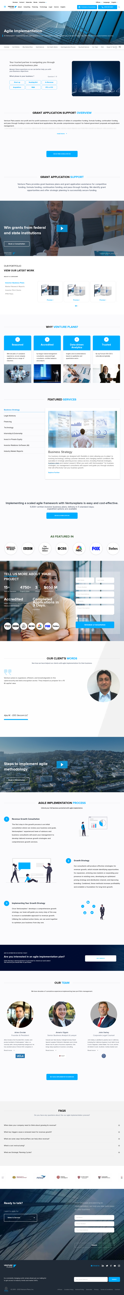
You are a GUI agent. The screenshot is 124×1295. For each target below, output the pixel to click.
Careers (56, 7)
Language (106, 2)
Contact (21, 2)
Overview (6, 47)
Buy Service (101, 958)
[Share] (119, 47)
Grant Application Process (68, 47)
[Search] (119, 7)
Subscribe (29, 2)
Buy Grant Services (84, 47)
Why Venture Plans (28, 47)
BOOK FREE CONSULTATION (62, 154)
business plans (53, 463)
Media (35, 2)
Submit (94, 1284)
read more (61, 133)
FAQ (102, 47)
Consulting (27, 7)
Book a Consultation (16, 244)
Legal (50, 7)
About (20, 7)
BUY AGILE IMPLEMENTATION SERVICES (62, 1077)
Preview (50, 300)
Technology (43, 7)
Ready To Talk (111, 47)
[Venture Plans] (12, 7)
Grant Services (40, 47)
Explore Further (54, 472)
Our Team (95, 47)
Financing (35, 7)
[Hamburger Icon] (5, 7)
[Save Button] (116, 47)
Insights (62, 7)
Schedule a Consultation (94, 625)
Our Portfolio (15, 47)
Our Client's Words (52, 47)
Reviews (15, 2)
